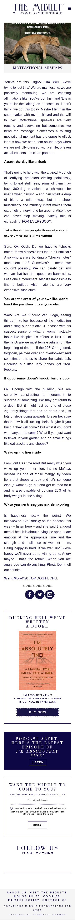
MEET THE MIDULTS (48, 892)
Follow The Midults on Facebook (37, 862)
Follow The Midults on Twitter (27, 862)
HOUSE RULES (27, 896)
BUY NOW (37, 712)
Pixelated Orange (49, 915)
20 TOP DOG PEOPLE (31, 578)
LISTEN (38, 762)
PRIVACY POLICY (24, 900)
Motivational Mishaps (37, 68)
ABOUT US (17, 892)
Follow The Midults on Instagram (48, 862)
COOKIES (51, 896)
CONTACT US (54, 900)
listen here (24, 526)
